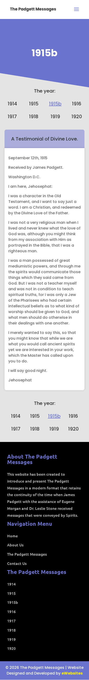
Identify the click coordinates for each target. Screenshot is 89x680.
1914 (12, 103)
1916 (76, 103)
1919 (55, 116)
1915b (44, 53)
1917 (12, 116)
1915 (33, 103)
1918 (33, 116)
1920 (76, 116)
